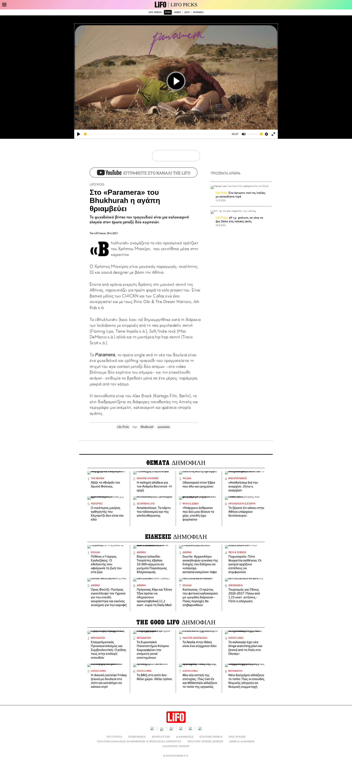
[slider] (156, 134)
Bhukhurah (147, 427)
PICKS (168, 12)
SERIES (177, 12)
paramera (164, 427)
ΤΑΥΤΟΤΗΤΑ (114, 736)
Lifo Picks (123, 427)
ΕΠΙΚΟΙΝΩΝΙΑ (137, 736)
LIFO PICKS (183, 4)
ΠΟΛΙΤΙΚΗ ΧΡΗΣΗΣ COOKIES (205, 741)
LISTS (187, 12)
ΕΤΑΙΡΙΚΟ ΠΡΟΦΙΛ (211, 736)
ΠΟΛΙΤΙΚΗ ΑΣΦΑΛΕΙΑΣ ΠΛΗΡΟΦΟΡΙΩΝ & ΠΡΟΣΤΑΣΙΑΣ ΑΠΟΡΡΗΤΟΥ (139, 741)
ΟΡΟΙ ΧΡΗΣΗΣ (237, 736)
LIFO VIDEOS (155, 12)
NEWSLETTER (161, 736)
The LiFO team (98, 233)
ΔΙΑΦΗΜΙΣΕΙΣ (185, 736)
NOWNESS (198, 12)
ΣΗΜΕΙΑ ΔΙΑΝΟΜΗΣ (242, 741)
